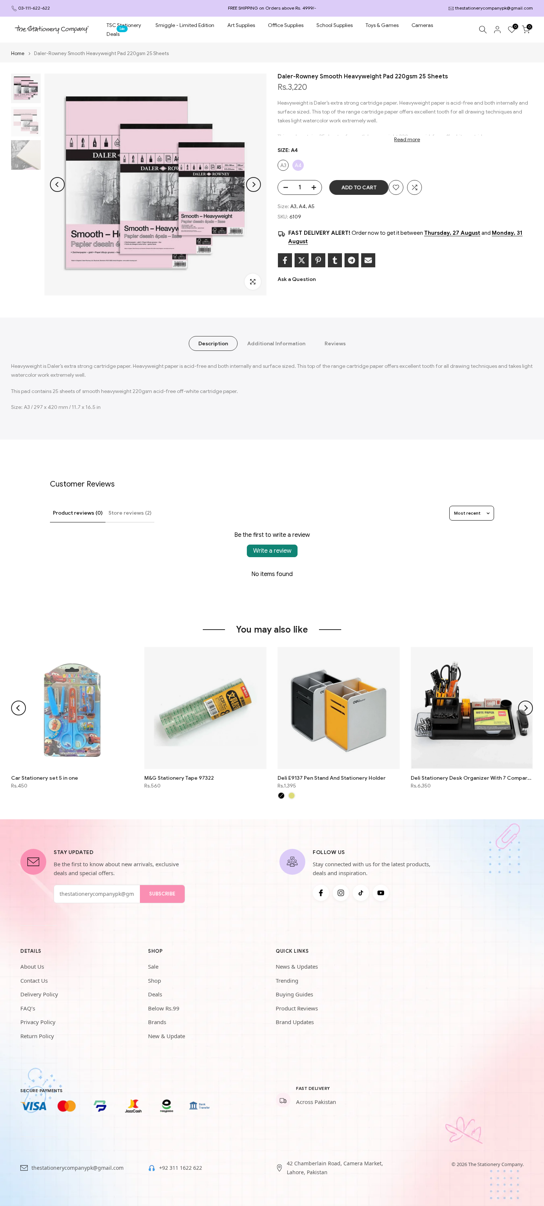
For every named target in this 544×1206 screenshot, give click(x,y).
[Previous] (57, 184)
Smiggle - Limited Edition (184, 25)
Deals (116, 33)
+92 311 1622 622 (180, 1167)
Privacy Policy (38, 1022)
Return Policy (37, 1036)
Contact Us (34, 980)
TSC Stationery (124, 25)
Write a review (272, 551)
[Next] (253, 184)
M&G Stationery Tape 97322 (179, 778)
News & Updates (297, 966)
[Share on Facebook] (285, 260)
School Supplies (334, 25)
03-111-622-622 (34, 8)
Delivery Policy (39, 994)
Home (17, 53)
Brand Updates (295, 1022)
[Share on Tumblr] (335, 260)
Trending (287, 980)
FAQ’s (27, 1008)
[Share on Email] (368, 260)
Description (213, 343)
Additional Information (276, 343)
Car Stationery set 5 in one (44, 778)
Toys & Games (382, 25)
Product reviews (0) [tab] (78, 512)
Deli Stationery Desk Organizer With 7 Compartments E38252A (472, 778)
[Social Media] (321, 893)
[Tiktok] (361, 893)
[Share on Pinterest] (318, 260)
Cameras (422, 25)
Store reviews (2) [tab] (129, 512)
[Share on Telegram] (351, 260)
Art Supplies (241, 25)
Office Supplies (285, 25)
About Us (32, 966)
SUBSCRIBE (162, 894)
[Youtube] (381, 893)
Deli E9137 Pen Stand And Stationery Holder (332, 778)
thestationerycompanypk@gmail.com (494, 8)
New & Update (166, 1036)
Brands (157, 1022)
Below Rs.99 (163, 1008)
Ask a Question (297, 279)
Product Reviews (297, 1008)
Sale (153, 966)
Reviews (335, 343)
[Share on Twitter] (301, 260)
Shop (154, 980)
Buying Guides (294, 994)
